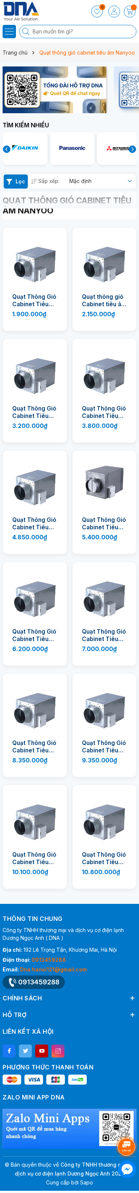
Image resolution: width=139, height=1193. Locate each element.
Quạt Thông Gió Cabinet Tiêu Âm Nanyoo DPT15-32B (34, 412)
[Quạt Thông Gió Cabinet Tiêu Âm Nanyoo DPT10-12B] (35, 259)
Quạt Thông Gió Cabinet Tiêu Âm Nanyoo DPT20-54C (104, 523)
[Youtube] (41, 1051)
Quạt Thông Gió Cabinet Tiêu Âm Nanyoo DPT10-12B (34, 300)
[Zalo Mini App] (69, 1129)
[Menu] (9, 31)
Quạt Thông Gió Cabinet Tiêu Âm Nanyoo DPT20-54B (34, 523)
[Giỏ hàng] (130, 11)
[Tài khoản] (114, 11)
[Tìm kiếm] (26, 31)
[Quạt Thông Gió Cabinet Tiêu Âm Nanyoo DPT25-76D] (35, 817)
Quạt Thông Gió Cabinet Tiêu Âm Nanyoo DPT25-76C (104, 746)
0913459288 (49, 960)
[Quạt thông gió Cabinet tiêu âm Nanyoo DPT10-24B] (104, 259)
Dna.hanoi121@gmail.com (53, 969)
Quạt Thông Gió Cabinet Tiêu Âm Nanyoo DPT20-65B (34, 635)
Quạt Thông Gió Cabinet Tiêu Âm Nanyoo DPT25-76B (34, 746)
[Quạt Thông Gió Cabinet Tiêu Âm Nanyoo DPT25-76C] (104, 705)
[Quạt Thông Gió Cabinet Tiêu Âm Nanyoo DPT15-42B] (104, 370)
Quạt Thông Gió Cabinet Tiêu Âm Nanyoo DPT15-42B (104, 412)
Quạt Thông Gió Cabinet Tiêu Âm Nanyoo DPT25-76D (34, 858)
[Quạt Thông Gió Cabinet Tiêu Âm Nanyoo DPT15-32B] (35, 370)
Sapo (86, 1182)
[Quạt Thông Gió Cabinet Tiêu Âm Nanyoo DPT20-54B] (35, 482)
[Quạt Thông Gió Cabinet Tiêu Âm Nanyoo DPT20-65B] (35, 594)
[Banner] (56, 89)
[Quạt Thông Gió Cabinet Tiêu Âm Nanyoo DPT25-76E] (104, 817)
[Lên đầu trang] (127, 1127)
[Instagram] (58, 1051)
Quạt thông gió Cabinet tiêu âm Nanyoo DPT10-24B (104, 300)
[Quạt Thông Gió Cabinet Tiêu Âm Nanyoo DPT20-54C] (104, 482)
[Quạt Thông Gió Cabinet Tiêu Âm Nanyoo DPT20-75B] (104, 594)
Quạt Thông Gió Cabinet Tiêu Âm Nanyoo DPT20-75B (104, 635)
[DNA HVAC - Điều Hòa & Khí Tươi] (28, 11)
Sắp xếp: (49, 181)
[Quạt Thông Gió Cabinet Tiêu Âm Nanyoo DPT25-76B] (35, 705)
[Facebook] (9, 1051)
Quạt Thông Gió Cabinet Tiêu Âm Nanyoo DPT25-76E (104, 858)
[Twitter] (25, 1051)
